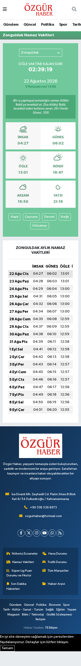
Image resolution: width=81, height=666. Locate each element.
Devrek (49, 216)
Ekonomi (55, 604)
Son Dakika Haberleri (16, 586)
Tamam (7, 648)
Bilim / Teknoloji (33, 614)
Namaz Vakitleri (23, 562)
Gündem (10, 25)
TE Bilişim (51, 627)
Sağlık (50, 609)
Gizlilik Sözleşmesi (59, 614)
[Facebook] (21, 533)
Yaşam (71, 609)
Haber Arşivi (56, 583)
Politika (47, 25)
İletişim (40, 619)
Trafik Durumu (57, 562)
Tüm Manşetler (58, 570)
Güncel (30, 25)
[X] (28, 533)
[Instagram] (36, 533)
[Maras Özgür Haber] (38, 9)
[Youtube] (44, 533)
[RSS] (60, 533)
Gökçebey (39, 225)
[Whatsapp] (52, 533)
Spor (63, 25)
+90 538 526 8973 (43, 507)
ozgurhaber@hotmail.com (43, 516)
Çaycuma (31, 216)
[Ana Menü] (5, 9)
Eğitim (60, 609)
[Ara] (74, 10)
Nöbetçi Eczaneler (25, 553)
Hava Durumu (57, 553)
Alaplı (14, 216)
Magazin (13, 614)
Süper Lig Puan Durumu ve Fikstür (19, 573)
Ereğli (65, 216)
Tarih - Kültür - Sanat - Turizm (23, 609)
